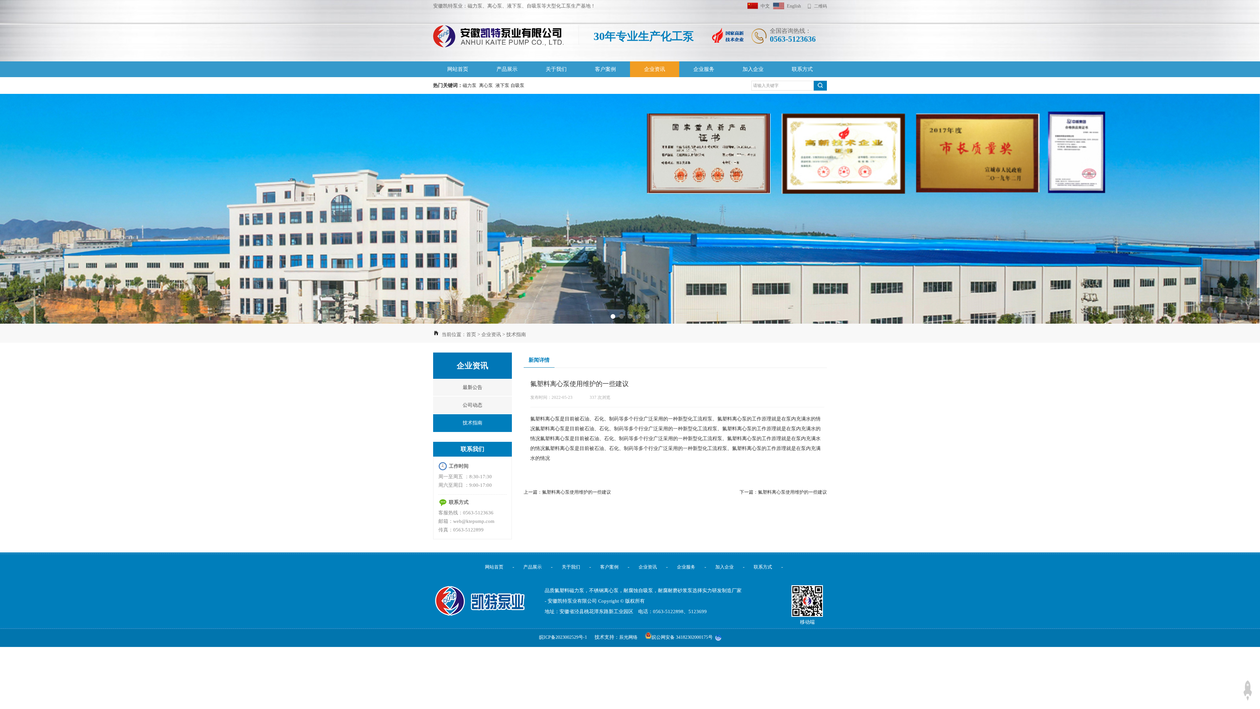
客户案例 (605, 69)
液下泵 (502, 85)
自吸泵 (517, 85)
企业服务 (703, 69)
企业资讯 (654, 69)
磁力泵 (469, 85)
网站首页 (457, 69)
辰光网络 (628, 637)
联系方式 (802, 69)
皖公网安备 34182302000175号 (682, 637)
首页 (471, 334)
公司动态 (472, 405)
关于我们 (556, 69)
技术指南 (516, 334)
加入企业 (753, 69)
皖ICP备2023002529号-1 (563, 637)
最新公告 (472, 387)
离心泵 (486, 85)
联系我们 (472, 449)
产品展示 (506, 69)
